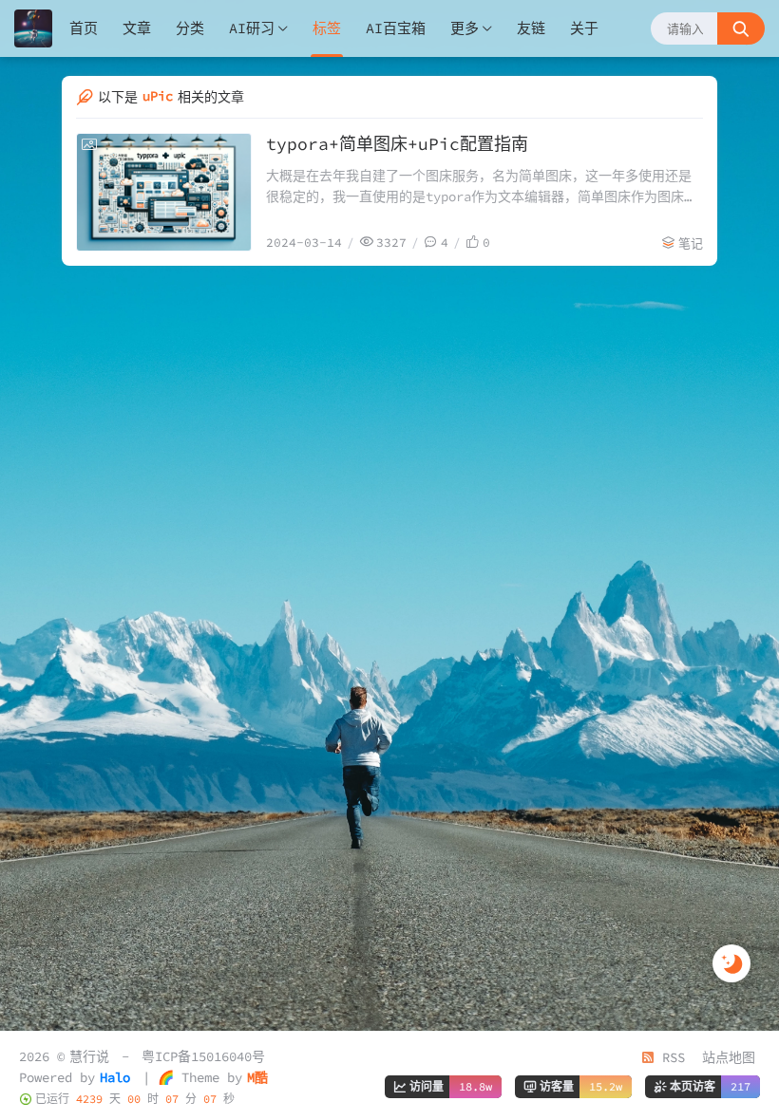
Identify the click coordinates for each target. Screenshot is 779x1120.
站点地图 (728, 1057)
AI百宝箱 (396, 28)
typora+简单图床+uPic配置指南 (397, 144)
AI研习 (252, 28)
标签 (327, 28)
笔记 (690, 243)
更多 (464, 28)
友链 (531, 28)
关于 (584, 28)
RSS (670, 1057)
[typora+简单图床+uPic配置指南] (164, 192)
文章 (137, 28)
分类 (190, 28)
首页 (83, 28)
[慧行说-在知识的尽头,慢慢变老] (33, 28)
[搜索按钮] (741, 28)
